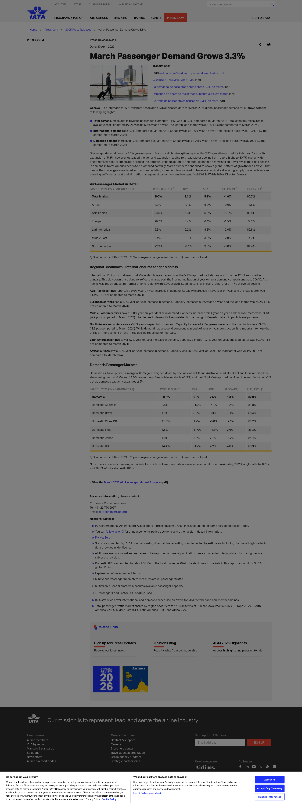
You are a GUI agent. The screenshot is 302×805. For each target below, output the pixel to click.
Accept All (269, 779)
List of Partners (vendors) (147, 793)
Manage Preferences (269, 796)
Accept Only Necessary (270, 788)
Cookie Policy (108, 799)
